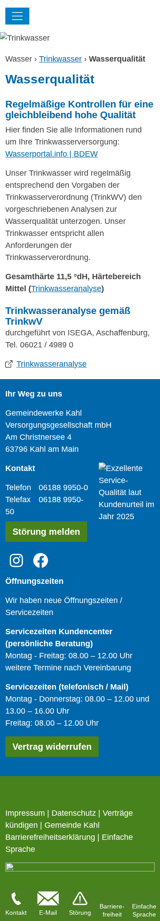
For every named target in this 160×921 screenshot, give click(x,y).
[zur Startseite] (92, 17)
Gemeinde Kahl (72, 825)
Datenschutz (74, 813)
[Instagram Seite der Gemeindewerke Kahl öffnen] (16, 559)
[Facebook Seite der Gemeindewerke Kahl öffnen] (40, 559)
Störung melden (46, 532)
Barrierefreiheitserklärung (50, 837)
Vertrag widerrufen (52, 747)
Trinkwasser (60, 58)
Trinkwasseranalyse (66, 288)
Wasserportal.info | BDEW (51, 153)
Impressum (25, 813)
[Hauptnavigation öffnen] (17, 16)
